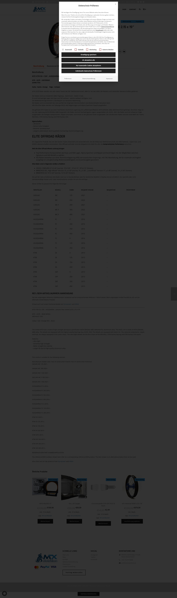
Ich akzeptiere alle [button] (88, 60)
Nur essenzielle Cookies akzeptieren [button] (88, 65)
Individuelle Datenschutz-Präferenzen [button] (88, 71)
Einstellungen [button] (99, 30)
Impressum (109, 78)
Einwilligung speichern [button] (88, 55)
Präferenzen (67, 78)
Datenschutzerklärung (107, 26)
